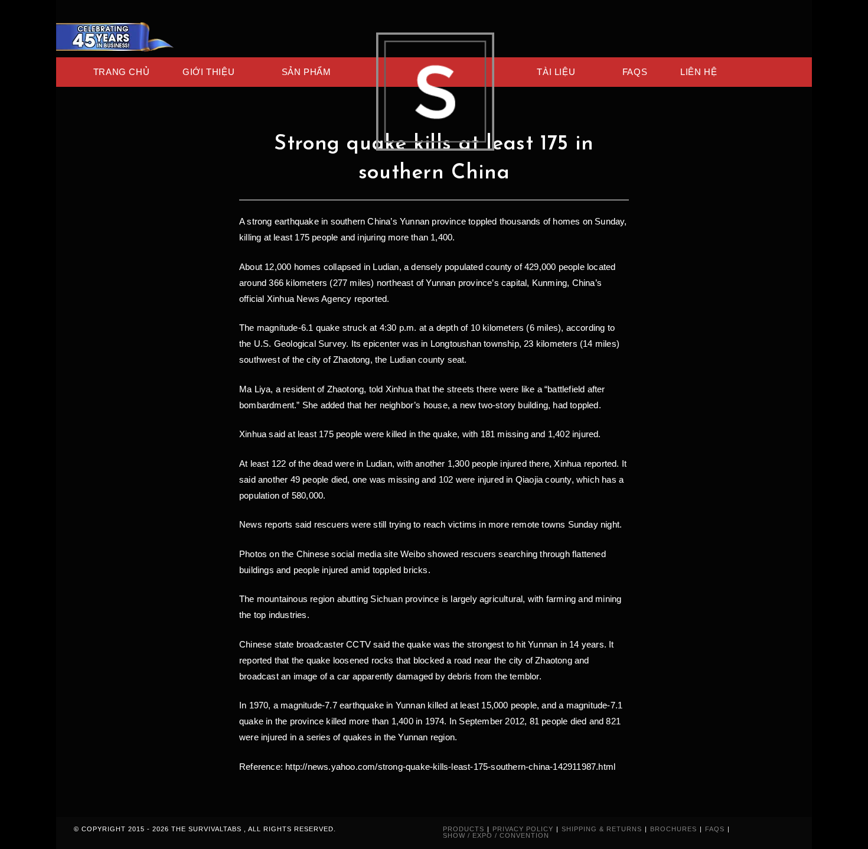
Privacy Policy (522, 828)
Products (463, 828)
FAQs (715, 828)
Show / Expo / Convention (496, 835)
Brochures (673, 828)
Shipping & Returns (602, 828)
